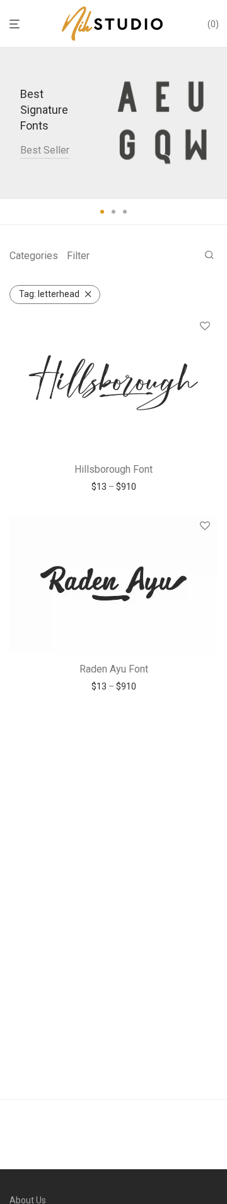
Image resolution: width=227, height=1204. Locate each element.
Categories (33, 256)
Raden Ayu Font (113, 669)
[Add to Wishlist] (205, 326)
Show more (114, 487)
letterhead (49, 294)
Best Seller (44, 150)
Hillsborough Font (113, 469)
